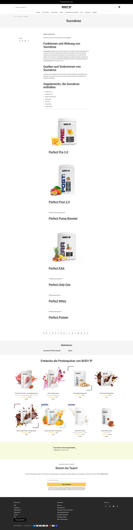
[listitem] (22, 41)
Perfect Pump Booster (63, 218)
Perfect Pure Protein (80, 430)
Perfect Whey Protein (106, 430)
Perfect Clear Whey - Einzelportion (53, 430)
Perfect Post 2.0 (59, 202)
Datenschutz (17, 512)
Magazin (94, 12)
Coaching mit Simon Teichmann (65, 510)
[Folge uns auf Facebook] (106, 506)
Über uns (59, 505)
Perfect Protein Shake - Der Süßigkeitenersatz (26, 393)
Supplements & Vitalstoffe (71, 12)
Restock (38, 12)
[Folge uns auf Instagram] (110, 506)
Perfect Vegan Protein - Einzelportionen (26, 430)
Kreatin (61, 12)
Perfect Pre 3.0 (58, 152)
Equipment (87, 12)
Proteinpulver (54, 12)
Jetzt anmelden (66, 484)
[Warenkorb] (118, 7)
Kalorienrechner (61, 507)
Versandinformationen (62, 514)
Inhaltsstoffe (20, 16)
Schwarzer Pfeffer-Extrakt (51, 351)
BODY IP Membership (62, 519)
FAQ (15, 517)
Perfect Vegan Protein (53, 393)
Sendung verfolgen (61, 517)
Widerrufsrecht (17, 510)
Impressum (16, 507)
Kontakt (16, 514)
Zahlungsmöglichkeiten (63, 512)
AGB (15, 505)
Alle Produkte (45, 12)
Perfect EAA (56, 268)
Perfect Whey (57, 301)
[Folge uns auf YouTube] (113, 506)
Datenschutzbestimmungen (60, 489)
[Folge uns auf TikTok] (117, 506)
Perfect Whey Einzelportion (80, 393)
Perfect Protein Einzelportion (106, 393)
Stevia (70, 351)
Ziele (81, 12)
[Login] (115, 7)
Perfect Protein (58, 317)
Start (15, 16)
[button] (26, 397)
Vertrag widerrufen (20, 520)
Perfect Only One (59, 285)
